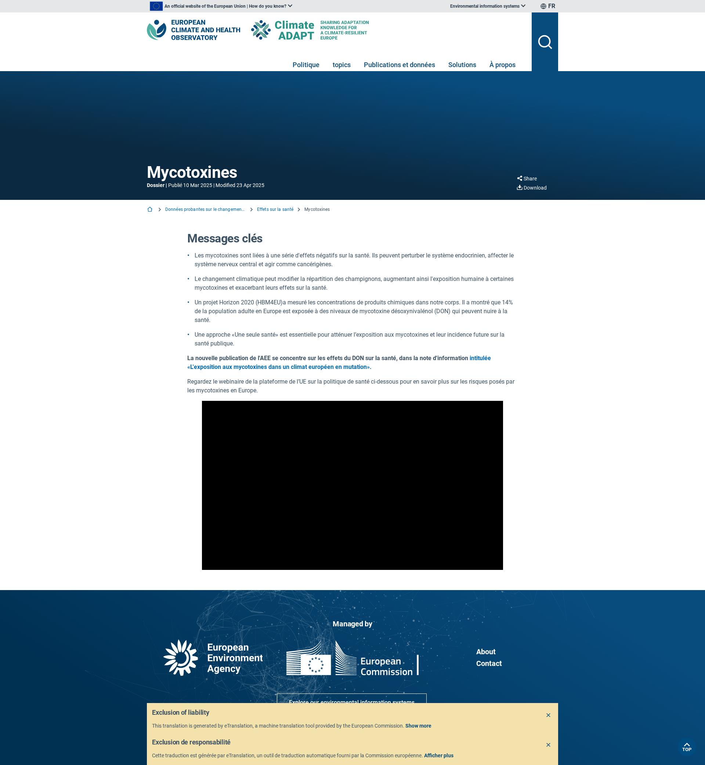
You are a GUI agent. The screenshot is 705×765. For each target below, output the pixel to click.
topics (342, 65)
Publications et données (399, 65)
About (486, 651)
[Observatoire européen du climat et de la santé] (193, 30)
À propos (502, 65)
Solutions (462, 65)
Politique (306, 65)
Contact (489, 663)
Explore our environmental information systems (352, 702)
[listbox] (221, 6)
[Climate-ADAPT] (324, 30)
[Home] (150, 210)
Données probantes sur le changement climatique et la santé (205, 209)
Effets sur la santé (275, 209)
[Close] (548, 715)
